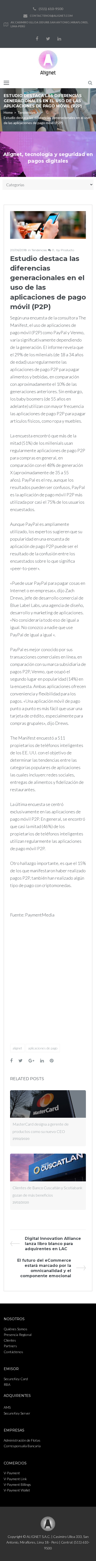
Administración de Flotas (22, 1440)
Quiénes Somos (15, 1329)
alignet (17, 1048)
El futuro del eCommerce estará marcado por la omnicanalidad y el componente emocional (44, 1268)
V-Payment (12, 1473)
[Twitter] (48, 39)
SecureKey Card (16, 1379)
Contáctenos (13, 1352)
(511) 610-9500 (51, 9)
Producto (67, 250)
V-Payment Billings (17, 1484)
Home (8, 112)
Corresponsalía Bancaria (22, 1446)
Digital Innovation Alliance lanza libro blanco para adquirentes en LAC (53, 1243)
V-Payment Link (15, 1479)
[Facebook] (37, 39)
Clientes (10, 1340)
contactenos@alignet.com (51, 15)
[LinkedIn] (59, 39)
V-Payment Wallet (17, 1490)
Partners (10, 1346)
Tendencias (26, 112)
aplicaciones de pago (43, 1048)
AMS (7, 1407)
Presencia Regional (18, 1334)
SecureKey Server (17, 1413)
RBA (7, 1384)
